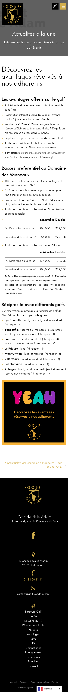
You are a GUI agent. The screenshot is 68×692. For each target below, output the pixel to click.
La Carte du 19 (33, 620)
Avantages (33, 634)
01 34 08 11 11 (33, 579)
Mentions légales (25, 687)
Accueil (13, 682)
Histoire (33, 629)
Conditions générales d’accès (44, 682)
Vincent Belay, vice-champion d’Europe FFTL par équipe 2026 (33, 465)
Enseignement (33, 652)
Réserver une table (33, 625)
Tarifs (33, 639)
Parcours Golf (33, 611)
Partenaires (33, 657)
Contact (33, 666)
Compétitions (33, 648)
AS (33, 643)
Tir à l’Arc (33, 616)
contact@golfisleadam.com (33, 594)
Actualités (33, 661)
